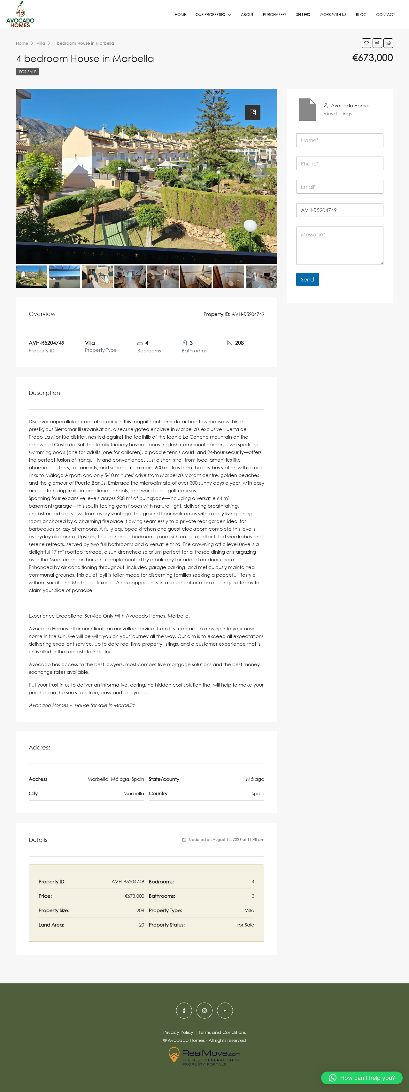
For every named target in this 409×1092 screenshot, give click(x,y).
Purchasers (275, 14)
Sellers (303, 14)
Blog (361, 14)
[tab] (252, 112)
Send (307, 279)
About (247, 14)
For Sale (27, 71)
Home (180, 14)
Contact (385, 14)
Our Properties (210, 14)
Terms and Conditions (222, 1032)
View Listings (337, 113)
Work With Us (333, 14)
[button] (362, 1078)
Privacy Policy (178, 1032)
